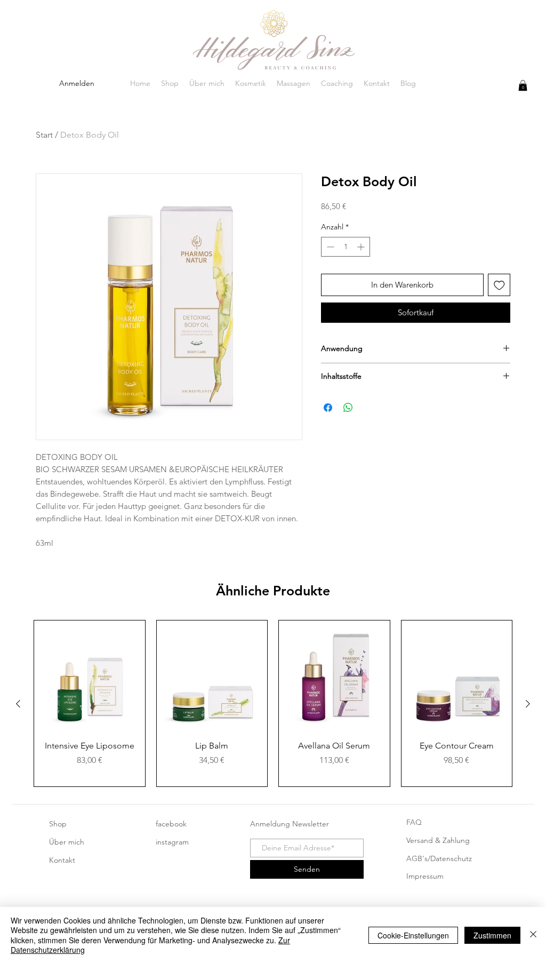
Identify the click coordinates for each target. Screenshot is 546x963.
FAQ (414, 822)
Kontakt (62, 860)
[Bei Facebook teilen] (328, 407)
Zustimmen (492, 935)
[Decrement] (329, 246)
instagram (172, 842)
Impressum (425, 876)
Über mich (66, 842)
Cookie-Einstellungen (413, 935)
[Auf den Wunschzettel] (499, 285)
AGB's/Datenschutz (439, 858)
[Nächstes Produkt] (527, 703)
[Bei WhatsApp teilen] (348, 407)
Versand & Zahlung (438, 840)
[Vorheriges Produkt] (18, 703)
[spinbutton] (345, 246)
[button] (522, 85)
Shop (58, 824)
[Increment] (361, 246)
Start (44, 135)
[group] (273, 703)
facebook (171, 824)
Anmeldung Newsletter (289, 824)
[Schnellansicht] (89, 675)
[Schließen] (533, 935)
